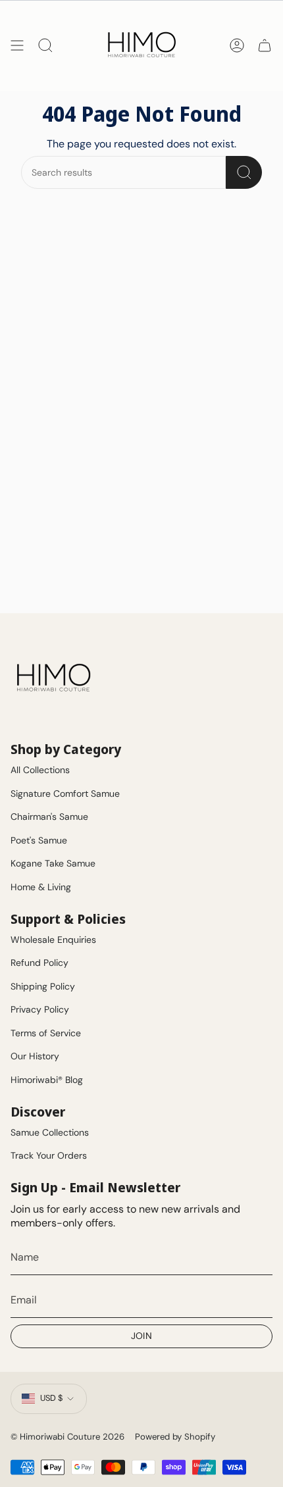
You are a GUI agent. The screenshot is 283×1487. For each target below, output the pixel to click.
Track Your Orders (49, 1155)
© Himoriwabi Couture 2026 (67, 1436)
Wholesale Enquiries (53, 939)
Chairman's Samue (49, 816)
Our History (35, 1056)
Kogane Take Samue (53, 863)
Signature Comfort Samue (65, 793)
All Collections (40, 770)
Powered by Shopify (175, 1436)
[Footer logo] (53, 678)
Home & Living (41, 887)
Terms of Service (46, 1033)
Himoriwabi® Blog (47, 1080)
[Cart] (264, 45)
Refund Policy (39, 963)
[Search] (244, 172)
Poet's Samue (39, 840)
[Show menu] (17, 45)
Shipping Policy (43, 986)
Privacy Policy (40, 1009)
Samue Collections (50, 1132)
